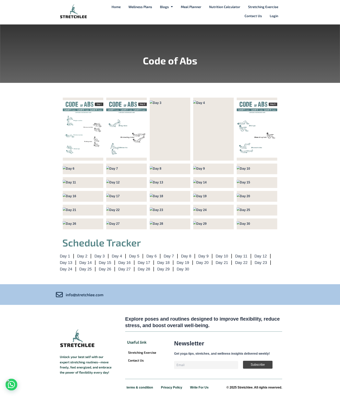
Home (116, 7)
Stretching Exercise (263, 7)
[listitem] (86, 364)
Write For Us (199, 387)
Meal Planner (191, 7)
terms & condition (140, 387)
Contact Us (253, 16)
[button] (11, 384)
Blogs (164, 7)
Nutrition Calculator (224, 7)
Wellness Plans (140, 7)
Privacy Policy (171, 387)
